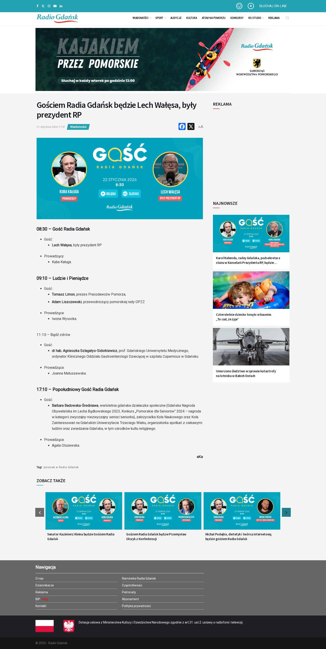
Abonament (130, 599)
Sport (159, 18)
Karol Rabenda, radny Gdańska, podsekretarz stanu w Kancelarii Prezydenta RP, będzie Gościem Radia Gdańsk (248, 260)
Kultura (191, 18)
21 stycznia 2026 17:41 (51, 126)
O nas (39, 578)
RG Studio (254, 18)
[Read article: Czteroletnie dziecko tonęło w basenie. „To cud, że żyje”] (251, 292)
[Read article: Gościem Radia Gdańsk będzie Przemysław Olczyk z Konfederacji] (162, 513)
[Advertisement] (249, 152)
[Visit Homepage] (57, 17)
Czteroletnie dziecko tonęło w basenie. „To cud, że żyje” (244, 316)
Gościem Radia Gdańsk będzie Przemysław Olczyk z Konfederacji (156, 536)
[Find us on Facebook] (37, 6)
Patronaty (129, 592)
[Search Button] (287, 17)
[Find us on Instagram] (49, 6)
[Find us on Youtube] (55, 6)
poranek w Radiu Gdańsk (61, 467)
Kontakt (40, 606)
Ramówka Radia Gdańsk (139, 578)
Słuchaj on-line (273, 6)
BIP (38, 599)
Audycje (175, 18)
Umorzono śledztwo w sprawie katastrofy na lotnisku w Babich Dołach (246, 373)
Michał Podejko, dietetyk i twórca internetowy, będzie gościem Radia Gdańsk (238, 536)
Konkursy (237, 18)
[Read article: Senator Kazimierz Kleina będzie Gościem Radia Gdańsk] (83, 513)
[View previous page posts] (39, 512)
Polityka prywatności (136, 606)
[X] (191, 127)
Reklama (273, 18)
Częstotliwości (132, 585)
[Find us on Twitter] (43, 6)
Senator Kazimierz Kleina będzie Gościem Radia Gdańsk (80, 536)
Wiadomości (140, 18)
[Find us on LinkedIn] (61, 6)
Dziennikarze (44, 585)
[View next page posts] (286, 512)
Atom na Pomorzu (214, 18)
